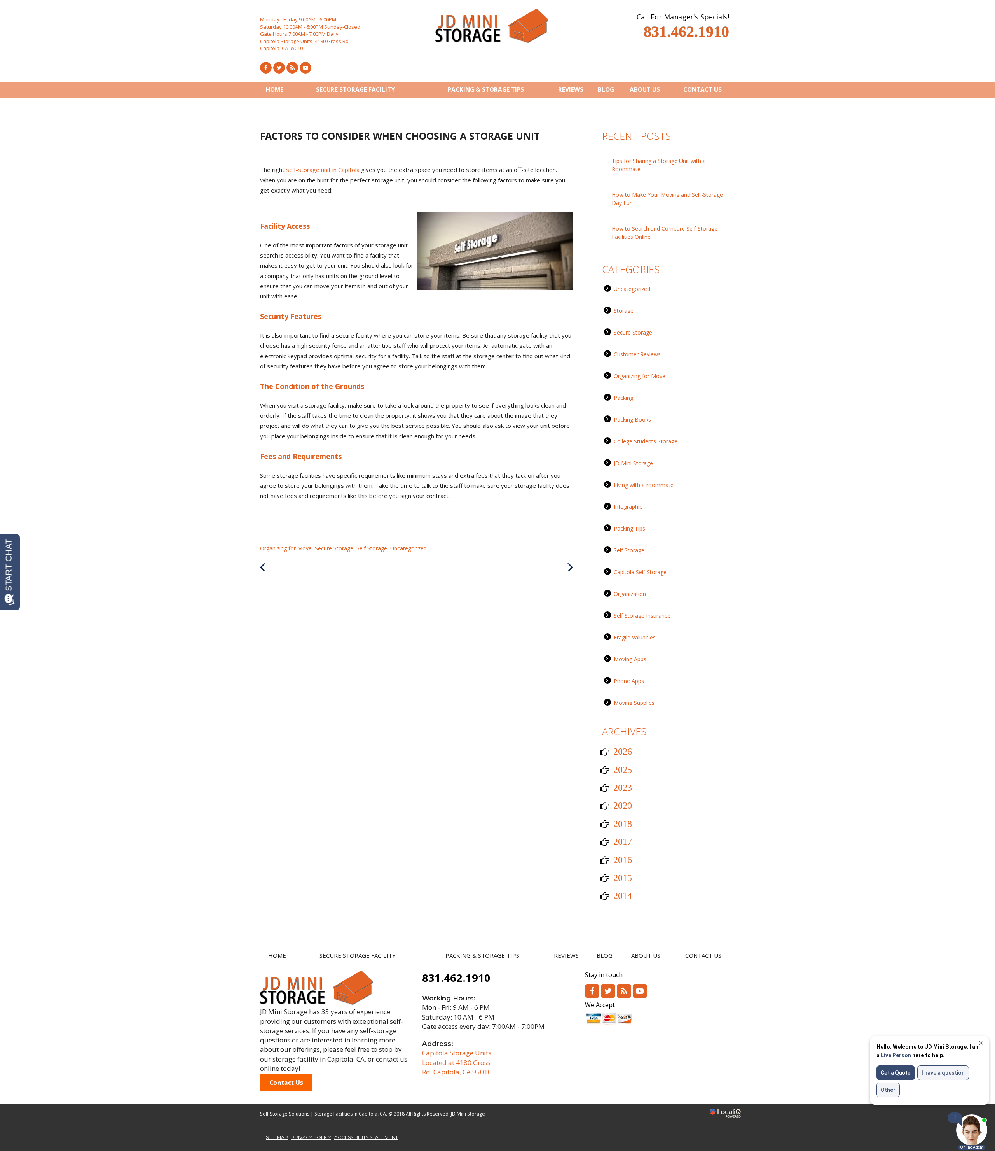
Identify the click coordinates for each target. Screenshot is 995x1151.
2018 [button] (622, 824)
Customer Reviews (637, 354)
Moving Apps (630, 659)
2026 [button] (622, 751)
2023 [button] (622, 788)
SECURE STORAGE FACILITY (355, 90)
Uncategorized (408, 548)
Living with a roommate (644, 485)
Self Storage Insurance (642, 615)
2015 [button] (622, 878)
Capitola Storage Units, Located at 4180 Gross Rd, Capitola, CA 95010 (457, 1062)
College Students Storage (645, 441)
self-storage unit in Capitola (323, 169)
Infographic (628, 506)
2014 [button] (622, 896)
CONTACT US (702, 90)
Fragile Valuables (635, 637)
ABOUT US (645, 90)
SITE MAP (277, 1137)
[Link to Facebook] (266, 68)
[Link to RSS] (624, 991)
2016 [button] (622, 860)
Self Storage (371, 548)
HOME (274, 90)
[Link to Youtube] (305, 68)
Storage (624, 310)
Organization (630, 593)
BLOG (606, 90)
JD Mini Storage (633, 463)
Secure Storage (334, 548)
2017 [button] (622, 842)
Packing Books (632, 419)
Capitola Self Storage (640, 572)
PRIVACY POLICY (311, 1137)
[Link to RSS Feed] (292, 68)
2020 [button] (622, 806)
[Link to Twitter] (279, 68)
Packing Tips (629, 528)
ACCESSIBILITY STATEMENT (366, 1137)
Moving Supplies (634, 702)
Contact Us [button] (286, 1082)
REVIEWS (570, 90)
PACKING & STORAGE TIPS (486, 90)
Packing (623, 397)
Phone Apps (629, 681)
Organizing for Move (286, 548)
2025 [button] (622, 770)
